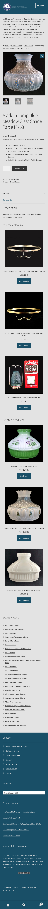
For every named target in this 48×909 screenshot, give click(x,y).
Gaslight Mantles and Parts (15, 698)
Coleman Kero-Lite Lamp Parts (16, 725)
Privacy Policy (11, 764)
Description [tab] (7, 193)
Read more (24, 476)
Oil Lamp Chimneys (12, 625)
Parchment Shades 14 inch (17, 674)
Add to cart (19, 169)
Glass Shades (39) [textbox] (23, 793)
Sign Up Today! (24, 873)
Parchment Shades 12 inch (17, 678)
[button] (42, 56)
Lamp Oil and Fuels (12, 641)
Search (24, 905)
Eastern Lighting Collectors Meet (16, 830)
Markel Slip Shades (12, 717)
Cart (37, 903)
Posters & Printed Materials (15, 710)
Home (7, 46)
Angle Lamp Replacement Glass (16, 637)
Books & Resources (12, 721)
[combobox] (24, 792)
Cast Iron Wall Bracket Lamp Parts (17, 686)
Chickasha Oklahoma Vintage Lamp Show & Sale (22, 824)
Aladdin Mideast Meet (11, 836)
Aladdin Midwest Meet (11, 818)
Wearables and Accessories (15, 657)
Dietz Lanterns (10, 714)
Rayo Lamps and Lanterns (14, 629)
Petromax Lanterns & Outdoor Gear (18, 649)
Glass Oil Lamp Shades (13, 682)
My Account (8, 905)
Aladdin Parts (10, 653)
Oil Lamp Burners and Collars (15, 694)
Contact (9, 760)
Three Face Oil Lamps (13, 702)
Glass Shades (28, 46)
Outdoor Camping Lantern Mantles (18, 706)
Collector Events (12, 751)
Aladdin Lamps (10, 633)
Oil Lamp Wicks (10, 645)
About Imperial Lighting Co (16, 746)
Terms (8, 773)
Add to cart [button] (24, 281)
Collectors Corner (13, 755)
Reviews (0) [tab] (7, 200)
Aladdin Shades (16, 46)
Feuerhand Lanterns (12, 690)
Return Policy (11, 769)
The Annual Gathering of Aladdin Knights (19, 812)
